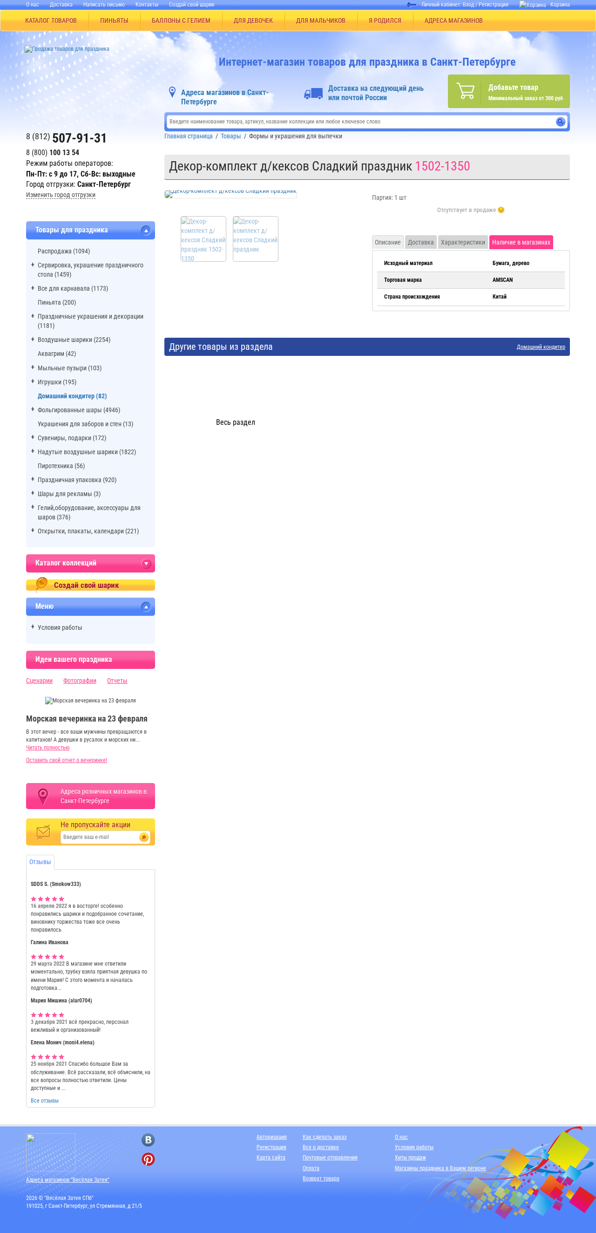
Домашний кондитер (541, 347)
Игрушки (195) (57, 382)
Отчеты (117, 680)
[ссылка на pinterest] (148, 1159)
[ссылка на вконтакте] (148, 1140)
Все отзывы (45, 1100)
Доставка (61, 4)
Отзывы (40, 861)
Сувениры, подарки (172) (72, 438)
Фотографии (79, 680)
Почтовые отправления (330, 1157)
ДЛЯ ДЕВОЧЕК (253, 20)
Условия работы (60, 627)
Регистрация (493, 4)
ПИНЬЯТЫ (114, 20)
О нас (32, 4)
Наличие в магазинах (521, 242)
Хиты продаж (410, 1157)
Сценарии (39, 680)
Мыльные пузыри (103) (70, 368)
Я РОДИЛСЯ (385, 20)
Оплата (311, 1168)
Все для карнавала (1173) (73, 288)
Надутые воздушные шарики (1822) (87, 452)
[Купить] (471, 215)
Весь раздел (235, 422)
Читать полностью (47, 747)
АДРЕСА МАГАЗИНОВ (454, 20)
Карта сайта (271, 1157)
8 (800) (52, 152)
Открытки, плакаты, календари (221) (88, 531)
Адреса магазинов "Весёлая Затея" (67, 1180)
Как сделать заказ (324, 1137)
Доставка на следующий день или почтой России (376, 93)
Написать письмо (104, 4)
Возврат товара (321, 1178)
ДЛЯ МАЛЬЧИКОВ (320, 20)
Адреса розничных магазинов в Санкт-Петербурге (104, 796)
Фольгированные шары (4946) (79, 410)
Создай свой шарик (192, 4)
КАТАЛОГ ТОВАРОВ (51, 20)
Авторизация (272, 1137)
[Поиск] (561, 122)
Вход (468, 4)
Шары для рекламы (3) (69, 493)
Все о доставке (321, 1147)
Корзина (560, 4)
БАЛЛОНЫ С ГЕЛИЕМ (181, 20)
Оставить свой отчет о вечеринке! (66, 760)
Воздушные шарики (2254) (74, 339)
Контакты (146, 4)
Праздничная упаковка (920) (77, 480)
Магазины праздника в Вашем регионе (440, 1168)
